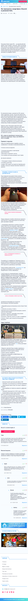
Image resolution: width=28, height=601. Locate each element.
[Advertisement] (14, 29)
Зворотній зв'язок (6, 569)
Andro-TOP (8, 3)
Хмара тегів (5, 578)
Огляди (21, 3)
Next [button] (25, 540)
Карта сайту (5, 581)
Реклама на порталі (7, 573)
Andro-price (15, 3)
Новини (2, 3)
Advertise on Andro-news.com (9, 576)
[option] (14, 540)
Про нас (4, 571)
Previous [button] (3, 540)
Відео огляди (5, 566)
